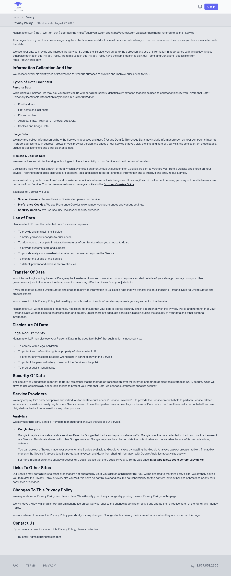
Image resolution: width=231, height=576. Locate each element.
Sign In (211, 6)
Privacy (49, 565)
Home (16, 17)
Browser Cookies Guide (119, 184)
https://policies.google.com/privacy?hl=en (177, 459)
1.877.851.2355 (207, 565)
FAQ (15, 565)
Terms (31, 565)
